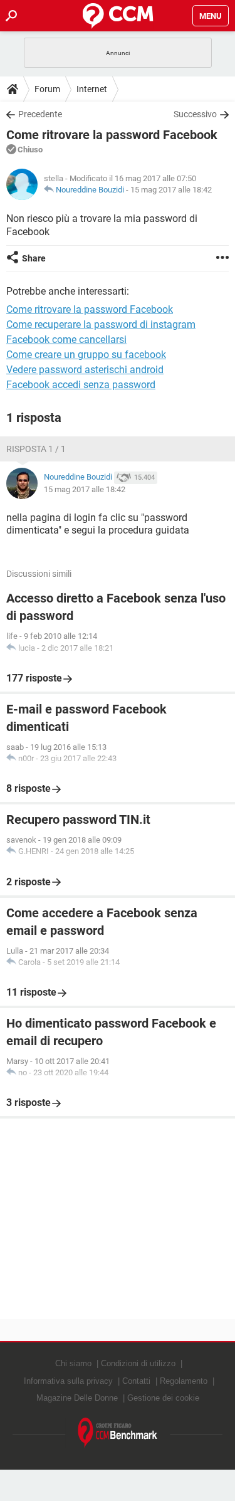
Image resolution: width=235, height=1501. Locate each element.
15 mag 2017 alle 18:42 (171, 189)
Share (34, 258)
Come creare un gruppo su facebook (86, 355)
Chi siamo (73, 1363)
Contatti (136, 1381)
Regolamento (183, 1381)
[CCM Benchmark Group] (117, 1433)
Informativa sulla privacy (68, 1381)
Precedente (40, 114)
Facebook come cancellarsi (66, 339)
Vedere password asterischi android (85, 370)
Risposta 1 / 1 (36, 449)
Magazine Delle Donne (77, 1398)
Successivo (195, 114)
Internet (91, 89)
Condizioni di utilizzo (138, 1363)
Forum (47, 89)
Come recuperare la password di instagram (101, 324)
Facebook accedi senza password (80, 385)
